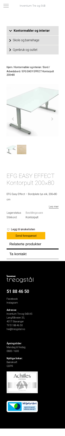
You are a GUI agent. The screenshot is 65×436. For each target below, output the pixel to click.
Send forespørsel (26, 235)
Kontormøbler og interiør (32, 30)
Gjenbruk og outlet (25, 50)
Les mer (54, 206)
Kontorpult (32, 217)
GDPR (10, 366)
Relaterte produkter (25, 244)
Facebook (12, 298)
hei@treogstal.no (16, 329)
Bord (45, 67)
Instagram (12, 302)
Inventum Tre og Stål (32, 5)
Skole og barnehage (26, 40)
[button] (21, 229)
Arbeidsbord (13, 71)
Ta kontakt (18, 254)
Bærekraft (12, 362)
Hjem (9, 67)
